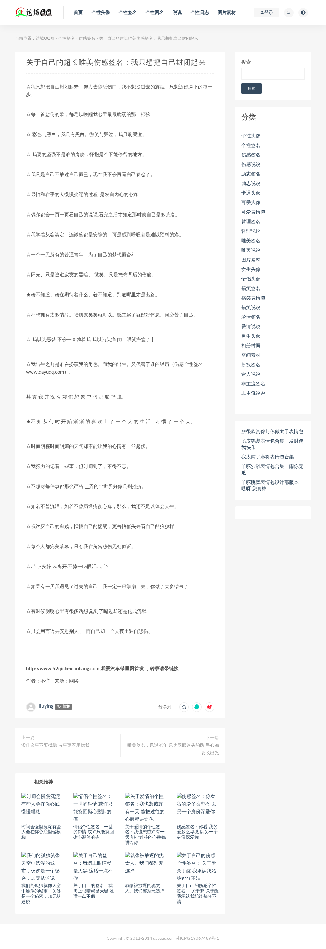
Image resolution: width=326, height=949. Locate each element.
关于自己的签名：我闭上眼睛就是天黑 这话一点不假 (93, 891)
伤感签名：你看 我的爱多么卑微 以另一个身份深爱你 (197, 832)
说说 (177, 12)
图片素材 (227, 12)
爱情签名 (250, 317)
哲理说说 (250, 231)
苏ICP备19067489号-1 (197, 939)
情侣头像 (250, 279)
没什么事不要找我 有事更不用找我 (55, 745)
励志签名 (250, 174)
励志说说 (250, 183)
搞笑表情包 (253, 298)
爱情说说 (250, 326)
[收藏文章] (184, 707)
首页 (78, 12)
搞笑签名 (250, 288)
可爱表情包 (253, 212)
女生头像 (250, 269)
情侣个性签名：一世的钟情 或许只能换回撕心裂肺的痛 (93, 832)
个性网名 (155, 12)
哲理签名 (250, 221)
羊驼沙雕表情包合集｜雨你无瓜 (272, 469)
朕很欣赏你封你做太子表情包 (272, 431)
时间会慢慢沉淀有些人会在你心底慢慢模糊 (41, 832)
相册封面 (250, 345)
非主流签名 (253, 384)
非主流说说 (253, 393)
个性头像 (101, 12)
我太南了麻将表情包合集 (267, 457)
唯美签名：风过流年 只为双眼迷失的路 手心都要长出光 (173, 749)
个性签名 (128, 12)
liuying (46, 706)
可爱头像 (250, 202)
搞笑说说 (250, 307)
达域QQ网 (45, 39)
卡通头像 (250, 193)
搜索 (246, 62)
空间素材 (250, 355)
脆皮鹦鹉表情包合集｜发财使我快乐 (272, 444)
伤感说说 (250, 164)
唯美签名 (250, 240)
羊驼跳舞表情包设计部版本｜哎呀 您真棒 (272, 485)
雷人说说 (250, 374)
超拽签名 (250, 364)
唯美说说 (250, 250)
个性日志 (200, 12)
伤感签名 (87, 39)
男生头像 (250, 336)
